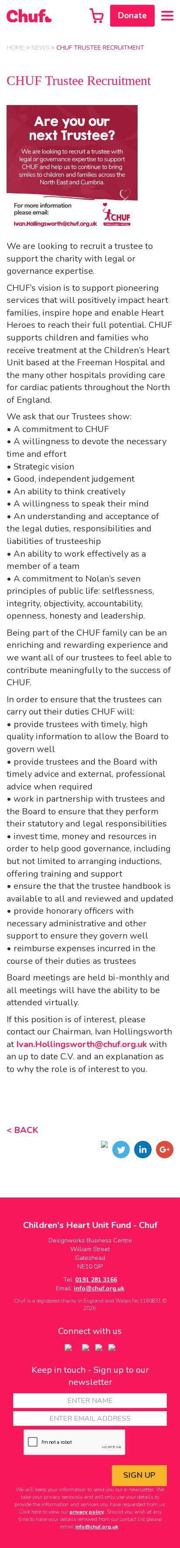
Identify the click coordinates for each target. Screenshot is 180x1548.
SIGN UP (139, 1475)
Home (15, 48)
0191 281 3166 (96, 1280)
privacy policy (86, 1511)
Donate (132, 15)
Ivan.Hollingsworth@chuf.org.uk (81, 1044)
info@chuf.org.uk (99, 1288)
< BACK (22, 1130)
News (40, 48)
